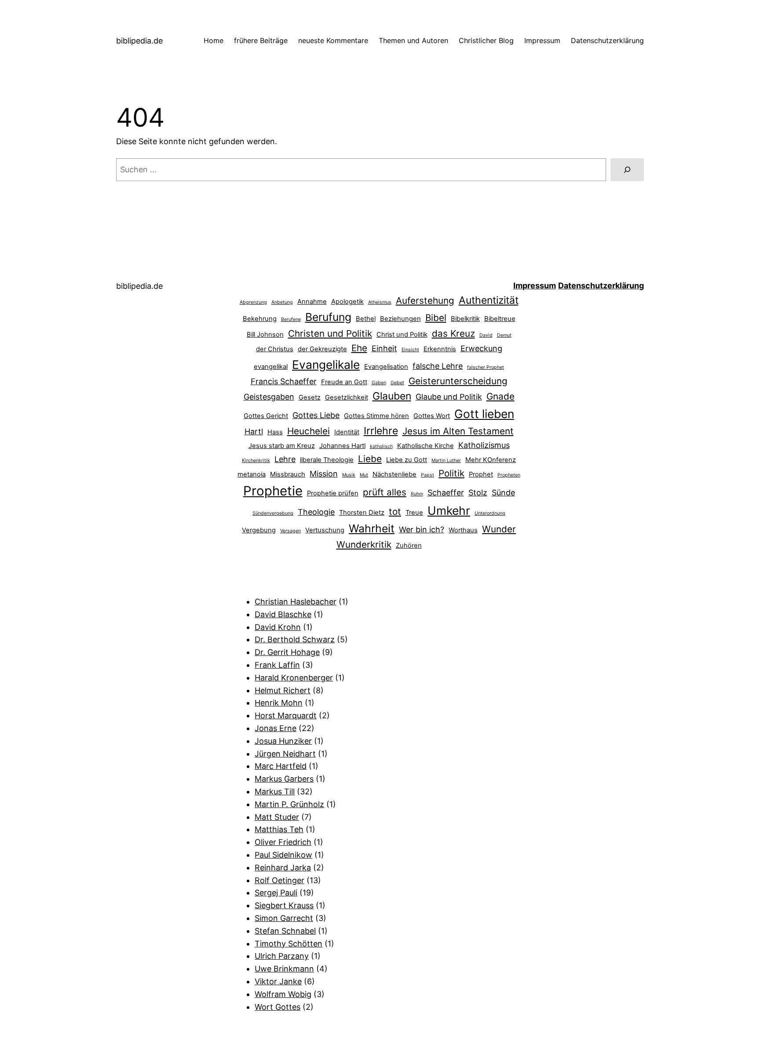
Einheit (384, 348)
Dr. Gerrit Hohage (287, 652)
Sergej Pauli (276, 892)
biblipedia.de (139, 40)
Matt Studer (277, 817)
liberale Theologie (327, 460)
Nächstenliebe (395, 474)
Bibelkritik (465, 319)
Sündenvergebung (272, 513)
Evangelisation (386, 367)
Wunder (499, 529)
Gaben (379, 383)
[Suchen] (627, 169)
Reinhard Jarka (283, 867)
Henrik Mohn (279, 702)
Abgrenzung (253, 302)
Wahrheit (372, 528)
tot (395, 511)
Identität (346, 432)
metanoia (252, 474)
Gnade (500, 396)
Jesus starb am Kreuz (281, 446)
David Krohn (278, 627)
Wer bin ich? (421, 529)
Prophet (481, 474)
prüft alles (384, 492)
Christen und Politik (330, 333)
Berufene (291, 319)
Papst (427, 475)
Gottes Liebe (316, 415)
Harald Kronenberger (294, 677)
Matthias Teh (279, 829)
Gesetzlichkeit (346, 397)
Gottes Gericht (266, 416)
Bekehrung (260, 319)
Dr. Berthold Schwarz (295, 639)
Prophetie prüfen (332, 493)
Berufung (328, 317)
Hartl (254, 431)
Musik (348, 475)
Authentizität (489, 300)
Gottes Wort (431, 416)
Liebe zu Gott (406, 460)
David (486, 335)
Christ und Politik (402, 334)
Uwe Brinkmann (284, 968)
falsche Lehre (438, 366)
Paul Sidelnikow (283, 854)
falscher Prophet (485, 367)
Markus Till (275, 791)
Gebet (397, 383)
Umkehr (449, 510)
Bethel (366, 319)
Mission (324, 473)
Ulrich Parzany (282, 956)
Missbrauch (287, 474)
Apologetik (347, 302)
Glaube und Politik (449, 396)
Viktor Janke (278, 981)
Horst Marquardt (286, 715)
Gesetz (310, 397)
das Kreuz (453, 333)
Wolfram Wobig (283, 994)
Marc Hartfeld (281, 766)
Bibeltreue (499, 319)
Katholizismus (484, 445)
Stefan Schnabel (285, 930)
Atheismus (379, 302)
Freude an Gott (344, 382)
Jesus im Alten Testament (458, 431)
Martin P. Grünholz (289, 804)
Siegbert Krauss (284, 905)
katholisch (381, 446)
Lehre (285, 459)
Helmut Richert (283, 690)
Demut (504, 335)
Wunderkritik (363, 544)
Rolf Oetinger (279, 880)
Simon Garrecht (284, 918)
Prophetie (273, 491)
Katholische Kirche (425, 446)
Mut (364, 475)
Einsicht (410, 350)
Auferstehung (425, 300)
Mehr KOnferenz (490, 460)
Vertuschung (324, 530)
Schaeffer (446, 492)
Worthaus (463, 530)
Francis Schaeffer (284, 381)
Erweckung (481, 348)
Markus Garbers (284, 778)
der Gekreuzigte (322, 349)
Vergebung (259, 530)
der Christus (274, 349)
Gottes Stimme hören (376, 416)
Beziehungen (400, 319)
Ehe (359, 347)
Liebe (370, 458)
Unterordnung (490, 513)
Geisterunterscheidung (458, 380)
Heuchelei (308, 431)
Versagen (290, 531)
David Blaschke (283, 614)
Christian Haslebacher (295, 601)
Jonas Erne (275, 728)
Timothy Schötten (288, 943)
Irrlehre (381, 431)
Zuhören (409, 546)
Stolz (477, 492)
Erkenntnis (440, 349)
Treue (414, 513)
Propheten (508, 475)
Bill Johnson (265, 334)
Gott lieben (484, 414)
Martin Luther (446, 460)
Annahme (312, 302)
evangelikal (271, 367)
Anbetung (282, 302)
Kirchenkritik (256, 460)
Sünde (503, 492)
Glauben (392, 396)
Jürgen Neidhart (285, 753)
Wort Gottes (277, 1007)
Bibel (435, 317)
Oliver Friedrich (283, 842)
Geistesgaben (269, 396)
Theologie (316, 512)
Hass (275, 432)
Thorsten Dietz (361, 513)
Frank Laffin (277, 665)
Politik (451, 473)
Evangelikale (326, 364)
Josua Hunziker (283, 741)
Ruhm (417, 494)
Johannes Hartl (342, 446)
